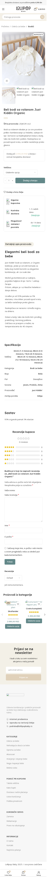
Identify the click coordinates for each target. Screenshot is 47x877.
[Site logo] (23, 9)
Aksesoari (11, 754)
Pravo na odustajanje (16, 825)
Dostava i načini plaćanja (17, 792)
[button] (4, 58)
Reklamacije (12, 821)
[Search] (42, 17)
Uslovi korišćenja (14, 796)
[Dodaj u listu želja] (18, 604)
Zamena (10, 816)
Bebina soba (12, 768)
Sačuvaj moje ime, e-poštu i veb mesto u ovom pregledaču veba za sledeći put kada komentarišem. (23, 551)
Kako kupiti (11, 787)
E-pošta (9, 536)
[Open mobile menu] (3, 9)
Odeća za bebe (18, 26)
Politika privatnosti (14, 801)
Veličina (7, 167)
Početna (5, 26)
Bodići (31, 26)
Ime (7, 525)
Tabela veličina (13, 783)
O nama (10, 841)
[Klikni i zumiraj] (7, 81)
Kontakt (10, 845)
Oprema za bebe (14, 750)
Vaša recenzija (12, 494)
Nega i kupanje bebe (15, 763)
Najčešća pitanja (14, 850)
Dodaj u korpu (30, 180)
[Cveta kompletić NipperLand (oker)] (33, 603)
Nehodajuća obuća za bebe (18, 745)
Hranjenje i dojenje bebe (17, 759)
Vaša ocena (10, 490)
